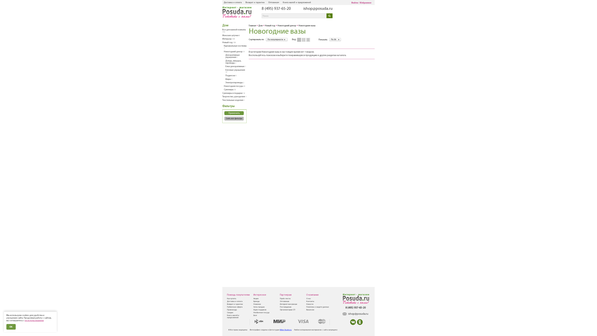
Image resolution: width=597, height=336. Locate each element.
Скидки (230, 313)
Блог (255, 315)
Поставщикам (285, 307)
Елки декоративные (235, 66)
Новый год (229, 42)
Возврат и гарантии (255, 2)
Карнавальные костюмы (235, 47)
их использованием (34, 321)
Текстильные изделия (233, 100)
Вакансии (310, 310)
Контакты (310, 301)
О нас (308, 299)
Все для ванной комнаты (234, 31)
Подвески (231, 76)
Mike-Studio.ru (286, 330)
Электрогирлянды (234, 83)
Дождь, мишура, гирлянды (233, 62)
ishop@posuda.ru (318, 9)
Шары (228, 79)
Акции (256, 299)
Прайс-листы (285, 299)
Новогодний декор (234, 52)
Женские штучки (231, 35)
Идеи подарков (259, 310)
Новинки (257, 304)
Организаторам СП (287, 310)
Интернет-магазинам (288, 304)
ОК (11, 326)
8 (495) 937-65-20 (276, 9)
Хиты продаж (258, 307)
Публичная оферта (235, 307)
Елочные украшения (235, 71)
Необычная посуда (261, 313)
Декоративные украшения (232, 56)
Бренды (256, 301)
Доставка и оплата (233, 2)
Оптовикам (273, 2)
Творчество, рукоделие (234, 97)
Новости (309, 304)
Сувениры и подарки (233, 93)
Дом (225, 25)
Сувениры (230, 90)
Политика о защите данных (317, 307)
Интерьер (228, 39)
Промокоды (232, 310)
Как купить (231, 299)
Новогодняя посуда (234, 86)
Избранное (365, 2)
